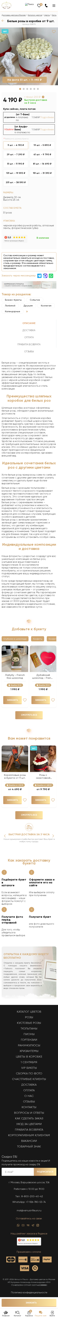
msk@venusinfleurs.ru (29, 1210)
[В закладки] (54, 31)
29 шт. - (16, 154)
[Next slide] (53, 835)
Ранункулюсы (29, 1045)
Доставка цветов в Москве (14, 15)
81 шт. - (42, 163)
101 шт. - (15, 173)
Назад (4, 20)
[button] (20, 89)
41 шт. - (42, 154)
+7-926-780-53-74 (36, 1202)
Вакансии (29, 1140)
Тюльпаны (29, 1028)
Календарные (12, 311)
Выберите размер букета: (17, 139)
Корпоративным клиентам (29, 1135)
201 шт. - (16, 182)
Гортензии (29, 1039)
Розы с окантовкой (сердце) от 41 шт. (43, 776)
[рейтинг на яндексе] (15, 242)
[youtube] (23, 1226)
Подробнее (47, 117)
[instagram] (37, 1226)
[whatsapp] (18, 1226)
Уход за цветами (29, 1124)
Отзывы (29, 1101)
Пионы (29, 1034)
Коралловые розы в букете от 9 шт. (15, 776)
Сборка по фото (29, 1073)
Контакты (29, 1107)
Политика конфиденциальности (29, 1292)
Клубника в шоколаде (15, 639)
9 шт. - (16, 145)
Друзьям (28, 305)
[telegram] (33, 1226)
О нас (29, 1096)
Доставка (29, 1084)
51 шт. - (15, 163)
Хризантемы (29, 1051)
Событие (35, 300)
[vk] (28, 1226)
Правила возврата (29, 1129)
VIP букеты (29, 1067)
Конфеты (37, 639)
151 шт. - (42, 173)
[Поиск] (29, 4)
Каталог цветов (35, 15)
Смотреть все (29, 715)
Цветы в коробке (29, 1056)
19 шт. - (42, 145)
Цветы (47, 15)
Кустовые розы (29, 1022)
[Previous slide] (4, 835)
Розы (29, 1017)
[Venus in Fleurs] (6, 8)
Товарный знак (29, 1146)
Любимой (10, 305)
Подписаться (45, 1171)
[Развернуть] (27, 311)
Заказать (31, 1302)
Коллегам (46, 305)
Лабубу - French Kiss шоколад (15, 676)
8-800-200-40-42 (32, 1196)
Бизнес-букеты (13, 300)
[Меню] (53, 5)
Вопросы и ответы (29, 1112)
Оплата (29, 1090)
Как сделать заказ (29, 1118)
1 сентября (29, 1062)
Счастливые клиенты (29, 1079)
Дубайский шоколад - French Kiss (43, 676)
